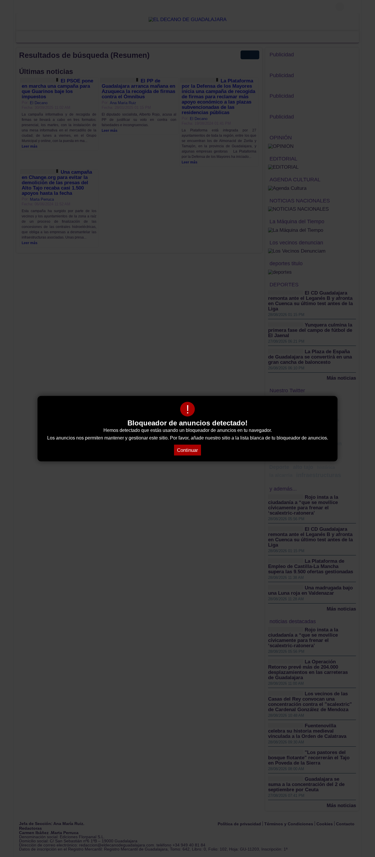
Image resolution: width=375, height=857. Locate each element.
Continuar (187, 450)
